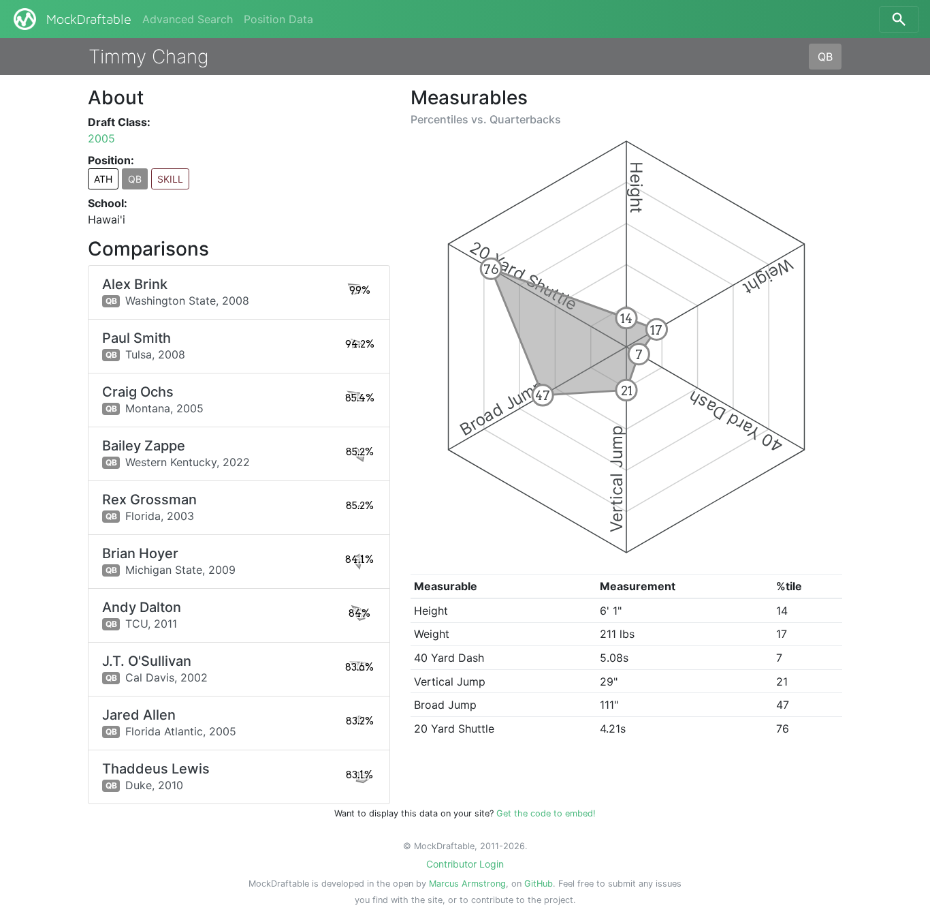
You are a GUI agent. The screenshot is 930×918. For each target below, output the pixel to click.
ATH (103, 179)
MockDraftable (88, 20)
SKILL (170, 179)
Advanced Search (187, 19)
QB (825, 56)
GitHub (538, 883)
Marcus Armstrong (467, 883)
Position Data (278, 19)
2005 (101, 138)
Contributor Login (465, 864)
